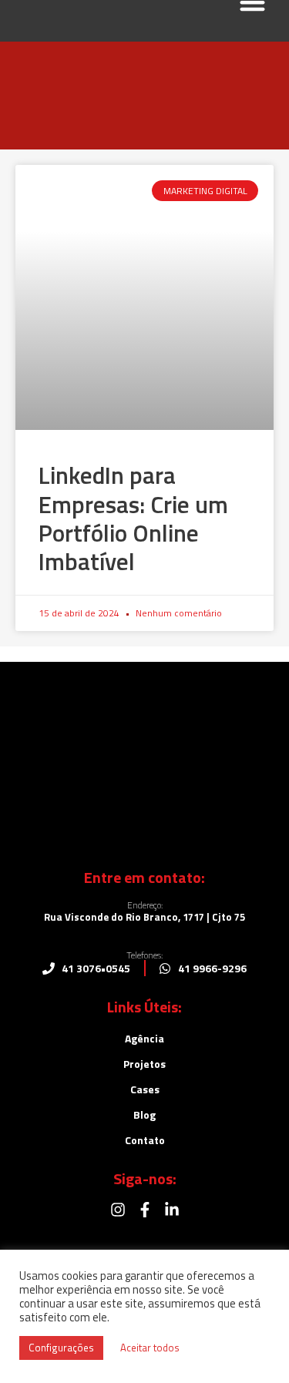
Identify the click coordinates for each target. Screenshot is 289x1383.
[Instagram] (118, 1209)
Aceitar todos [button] (150, 1347)
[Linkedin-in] (172, 1209)
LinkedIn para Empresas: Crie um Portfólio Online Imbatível (133, 518)
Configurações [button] (61, 1347)
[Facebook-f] (145, 1209)
